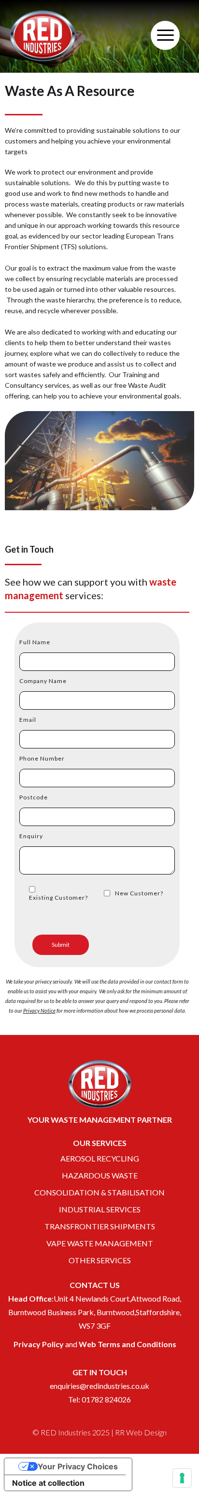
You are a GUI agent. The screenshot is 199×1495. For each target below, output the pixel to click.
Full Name (34, 642)
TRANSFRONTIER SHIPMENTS (99, 1226)
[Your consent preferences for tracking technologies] (182, 1478)
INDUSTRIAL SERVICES (100, 1209)
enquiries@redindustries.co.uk (99, 1385)
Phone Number (42, 758)
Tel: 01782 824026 (99, 1399)
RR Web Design (141, 1432)
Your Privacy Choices (78, 1466)
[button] (165, 35)
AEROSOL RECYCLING (99, 1158)
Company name (43, 680)
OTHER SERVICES (100, 1260)
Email (27, 719)
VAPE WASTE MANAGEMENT (99, 1243)
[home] (43, 35)
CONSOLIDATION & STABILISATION (99, 1192)
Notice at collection (48, 1483)
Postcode (33, 797)
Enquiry (31, 836)
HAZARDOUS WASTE (100, 1175)
